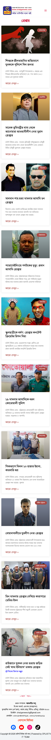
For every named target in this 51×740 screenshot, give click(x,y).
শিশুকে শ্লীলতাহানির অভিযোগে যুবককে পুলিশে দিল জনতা (21, 63)
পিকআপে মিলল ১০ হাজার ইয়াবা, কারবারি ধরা (23, 468)
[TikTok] (37, 727)
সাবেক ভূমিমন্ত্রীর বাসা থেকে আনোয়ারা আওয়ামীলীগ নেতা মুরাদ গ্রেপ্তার (24, 131)
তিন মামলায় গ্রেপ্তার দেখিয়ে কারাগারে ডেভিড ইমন (25, 598)
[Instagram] (29, 727)
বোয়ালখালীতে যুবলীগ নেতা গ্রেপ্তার (24, 533)
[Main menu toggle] (45, 10)
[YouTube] (21, 727)
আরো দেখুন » (12, 83)
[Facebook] (13, 727)
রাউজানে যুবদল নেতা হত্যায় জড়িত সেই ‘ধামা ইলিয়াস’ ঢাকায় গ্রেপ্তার (23, 667)
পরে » (29, 696)
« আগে (22, 696)
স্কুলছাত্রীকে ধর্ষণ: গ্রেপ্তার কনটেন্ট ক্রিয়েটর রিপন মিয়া (23, 334)
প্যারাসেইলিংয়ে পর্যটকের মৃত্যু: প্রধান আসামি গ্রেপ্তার (24, 267)
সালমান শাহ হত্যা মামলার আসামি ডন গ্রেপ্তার (25, 200)
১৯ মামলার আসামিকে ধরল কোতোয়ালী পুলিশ (19, 401)
